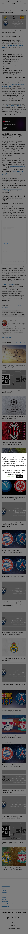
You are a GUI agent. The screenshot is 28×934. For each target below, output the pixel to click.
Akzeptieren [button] (19, 476)
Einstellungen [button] (10, 476)
